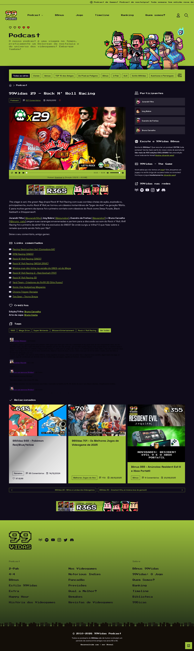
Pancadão (77, 580)
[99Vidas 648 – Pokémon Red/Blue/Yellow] (37, 420)
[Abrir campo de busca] (186, 15)
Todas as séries (20, 75)
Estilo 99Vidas (139, 75)
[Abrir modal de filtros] (179, 75)
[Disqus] (67, 365)
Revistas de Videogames (91, 602)
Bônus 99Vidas (146, 569)
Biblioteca (143, 597)
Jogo (79, 15)
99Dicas (140, 602)
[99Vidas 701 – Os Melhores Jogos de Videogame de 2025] (97, 420)
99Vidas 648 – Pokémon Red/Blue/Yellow (28, 442)
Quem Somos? (144, 580)
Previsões (78, 586)
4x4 (125, 75)
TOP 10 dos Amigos (64, 75)
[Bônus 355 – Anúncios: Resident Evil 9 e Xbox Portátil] (156, 433)
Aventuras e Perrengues (162, 75)
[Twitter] (158, 190)
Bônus (59, 15)
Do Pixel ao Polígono (88, 75)
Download (58, 177)
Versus (47, 75)
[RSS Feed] (136, 190)
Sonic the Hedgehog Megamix (29, 287)
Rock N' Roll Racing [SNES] (27, 258)
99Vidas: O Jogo (148, 574)
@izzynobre (61, 218)
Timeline (102, 15)
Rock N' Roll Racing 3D (25, 277)
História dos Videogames (32, 602)
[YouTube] (147, 190)
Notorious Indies (85, 574)
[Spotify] (142, 190)
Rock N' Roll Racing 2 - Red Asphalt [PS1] (34, 272)
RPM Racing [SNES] (23, 254)
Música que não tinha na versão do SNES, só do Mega (42, 268)
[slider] (59, 173)
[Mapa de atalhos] (188, 645)
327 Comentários (33, 100)
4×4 (12, 574)
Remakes (18, 473)
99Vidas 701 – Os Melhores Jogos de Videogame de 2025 (95, 442)
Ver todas (104, 330)
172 (104, 477)
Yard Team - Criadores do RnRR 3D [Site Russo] (38, 282)
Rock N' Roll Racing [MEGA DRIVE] (30, 263)
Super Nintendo (40, 330)
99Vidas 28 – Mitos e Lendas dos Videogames (75, 490)
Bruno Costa (31, 314)
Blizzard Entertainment (63, 330)
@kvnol (110, 644)
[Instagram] (152, 190)
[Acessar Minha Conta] (178, 15)
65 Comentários (36, 473)
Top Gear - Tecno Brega (25, 296)
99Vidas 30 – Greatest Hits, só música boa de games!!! (123, 490)
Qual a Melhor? (83, 591)
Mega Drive (24, 330)
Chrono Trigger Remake (25, 291)
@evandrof (98, 218)
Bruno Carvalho (32, 311)
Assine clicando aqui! (164, 155)
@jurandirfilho (33, 218)
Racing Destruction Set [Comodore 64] (34, 249)
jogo (162, 170)
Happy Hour (19, 597)
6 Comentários (152, 477)
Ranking (127, 15)
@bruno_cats (17, 221)
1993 (12, 330)
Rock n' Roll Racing (87, 330)
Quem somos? (155, 15)
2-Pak (116, 75)
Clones (36, 75)
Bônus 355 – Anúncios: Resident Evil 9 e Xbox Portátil (156, 469)
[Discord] (163, 190)
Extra (14, 591)
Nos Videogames (83, 569)
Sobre (136, 561)
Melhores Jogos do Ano (84, 477)
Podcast (34, 15)
